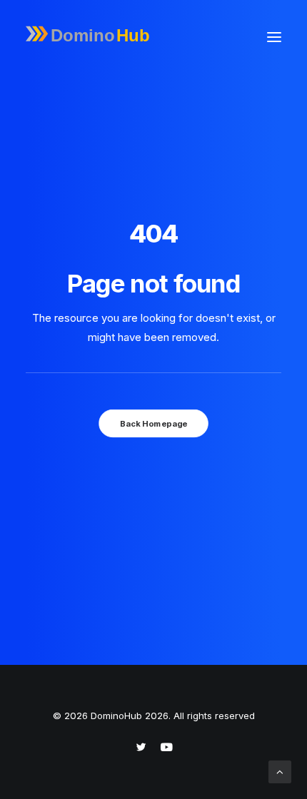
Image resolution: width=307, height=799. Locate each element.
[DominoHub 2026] (91, 37)
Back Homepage (153, 423)
